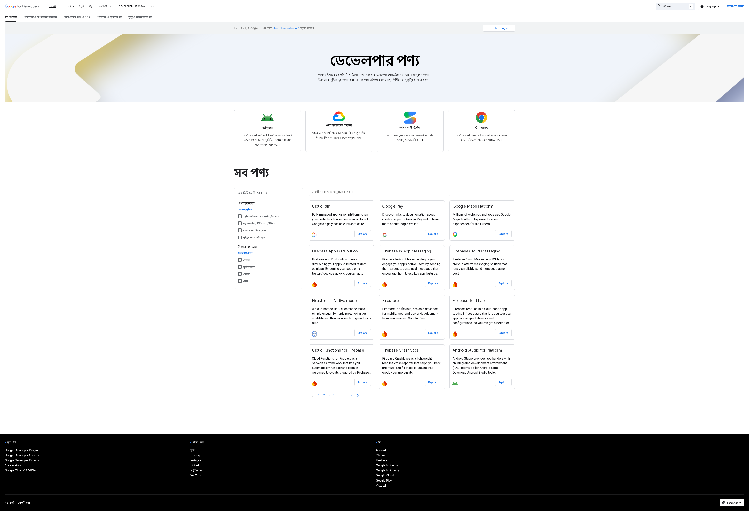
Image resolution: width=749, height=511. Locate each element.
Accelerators (13, 465)
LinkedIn (195, 465)
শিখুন (91, 6)
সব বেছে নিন (245, 209)
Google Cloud (385, 475)
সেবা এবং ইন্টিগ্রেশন (254, 230)
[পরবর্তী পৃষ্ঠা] (358, 395)
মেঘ (245, 281)
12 (350, 395)
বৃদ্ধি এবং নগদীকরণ (254, 237)
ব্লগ (152, 6)
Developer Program (132, 6)
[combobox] (675, 6)
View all (381, 485)
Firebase (381, 460)
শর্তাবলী (9, 502)
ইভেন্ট (81, 6)
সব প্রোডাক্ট (11, 17)
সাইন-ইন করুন (735, 6)
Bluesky (195, 455)
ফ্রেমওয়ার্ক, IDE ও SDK (77, 17)
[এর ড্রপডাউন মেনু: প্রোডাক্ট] (60, 6)
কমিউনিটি (103, 6)
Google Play (384, 480)
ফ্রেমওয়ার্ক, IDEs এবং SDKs (259, 223)
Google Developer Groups (22, 455)
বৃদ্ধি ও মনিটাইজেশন (140, 17)
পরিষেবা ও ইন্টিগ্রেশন (109, 17)
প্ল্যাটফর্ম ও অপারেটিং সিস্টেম (40, 17)
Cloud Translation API (286, 28)
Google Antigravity (388, 470)
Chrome (381, 455)
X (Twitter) (197, 470)
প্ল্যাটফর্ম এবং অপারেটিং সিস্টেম (261, 216)
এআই (246, 260)
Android (381, 450)
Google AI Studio (387, 465)
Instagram (196, 460)
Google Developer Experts (22, 460)
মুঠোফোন (249, 267)
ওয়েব (246, 274)
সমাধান (71, 6)
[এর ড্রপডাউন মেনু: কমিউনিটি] (111, 6)
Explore (363, 234)
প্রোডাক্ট (52, 6)
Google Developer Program (22, 450)
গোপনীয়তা (24, 502)
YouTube (196, 475)
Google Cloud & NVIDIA (20, 470)
